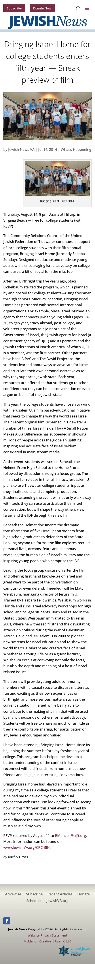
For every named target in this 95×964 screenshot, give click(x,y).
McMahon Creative (37, 941)
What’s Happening (76, 149)
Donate (83, 895)
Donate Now (42, 8)
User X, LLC (63, 941)
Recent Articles (60, 895)
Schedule (34, 901)
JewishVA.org (57, 901)
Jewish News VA (21, 149)
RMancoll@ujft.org (70, 835)
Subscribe (14, 8)
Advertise (13, 895)
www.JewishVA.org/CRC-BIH (26, 847)
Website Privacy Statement (47, 935)
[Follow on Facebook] (6, 920)
